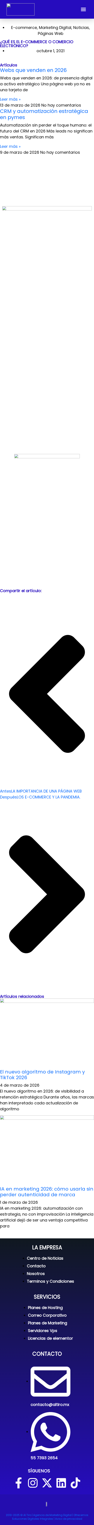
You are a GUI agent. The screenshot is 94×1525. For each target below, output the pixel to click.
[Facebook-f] (18, 1482)
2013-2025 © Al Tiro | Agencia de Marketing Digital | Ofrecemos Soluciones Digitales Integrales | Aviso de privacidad (47, 1517)
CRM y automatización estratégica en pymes (44, 114)
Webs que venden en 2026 (33, 70)
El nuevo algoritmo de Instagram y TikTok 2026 (42, 1074)
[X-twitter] (47, 1482)
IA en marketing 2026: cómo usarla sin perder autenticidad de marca (46, 1192)
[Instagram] (32, 1482)
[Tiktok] (75, 1482)
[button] (83, 9)
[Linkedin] (61, 1482)
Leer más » (10, 99)
